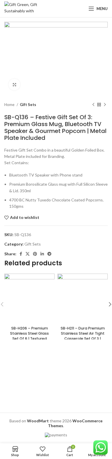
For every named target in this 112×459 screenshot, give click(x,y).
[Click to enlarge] (14, 84)
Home (9, 104)
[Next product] (105, 105)
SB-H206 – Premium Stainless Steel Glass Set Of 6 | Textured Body (29, 336)
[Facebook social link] (21, 254)
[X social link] (27, 254)
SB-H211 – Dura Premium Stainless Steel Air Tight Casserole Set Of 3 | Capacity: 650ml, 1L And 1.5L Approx (83, 338)
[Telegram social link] (49, 254)
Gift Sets (28, 104)
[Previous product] (93, 105)
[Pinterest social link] (35, 254)
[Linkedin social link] (42, 254)
